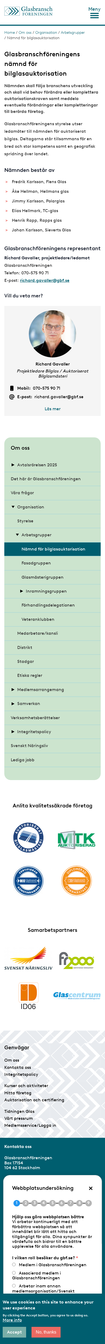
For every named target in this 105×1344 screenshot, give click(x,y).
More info (12, 1320)
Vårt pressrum (18, 1118)
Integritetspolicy (34, 731)
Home (9, 32)
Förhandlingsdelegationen (48, 605)
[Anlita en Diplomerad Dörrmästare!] (76, 880)
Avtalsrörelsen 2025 (37, 464)
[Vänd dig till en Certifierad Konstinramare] (28, 881)
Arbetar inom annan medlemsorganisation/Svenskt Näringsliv (43, 1290)
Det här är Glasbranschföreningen (46, 478)
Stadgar (25, 661)
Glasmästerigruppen (43, 577)
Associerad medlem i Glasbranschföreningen (36, 1275)
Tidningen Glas (19, 1111)
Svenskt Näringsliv (29, 745)
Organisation (46, 32)
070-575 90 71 (46, 388)
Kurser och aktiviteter (26, 1085)
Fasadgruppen (36, 563)
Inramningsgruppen (46, 591)
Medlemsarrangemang (40, 689)
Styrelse (25, 520)
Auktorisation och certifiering (34, 1099)
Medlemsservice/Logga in (30, 1125)
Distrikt (24, 647)
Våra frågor (22, 492)
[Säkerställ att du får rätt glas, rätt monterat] (76, 840)
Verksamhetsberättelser (35, 717)
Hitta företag (18, 1092)
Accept (14, 1332)
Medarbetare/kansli (37, 633)
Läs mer (53, 408)
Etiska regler (29, 675)
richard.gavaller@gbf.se (44, 280)
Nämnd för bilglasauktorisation (53, 549)
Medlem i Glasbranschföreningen (52, 1264)
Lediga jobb (22, 759)
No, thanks (46, 1332)
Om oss (25, 32)
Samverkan (28, 703)
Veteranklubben (38, 619)
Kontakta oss (17, 1067)
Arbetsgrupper (73, 32)
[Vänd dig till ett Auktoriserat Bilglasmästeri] (28, 837)
